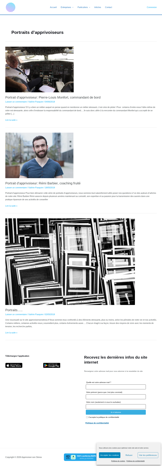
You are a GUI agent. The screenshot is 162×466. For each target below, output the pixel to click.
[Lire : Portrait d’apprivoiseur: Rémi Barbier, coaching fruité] (39, 155)
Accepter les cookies (109, 455)
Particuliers (83, 7)
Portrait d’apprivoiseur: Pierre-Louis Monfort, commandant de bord (52, 97)
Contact (108, 7)
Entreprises (66, 7)
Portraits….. (14, 310)
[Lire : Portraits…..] (70, 261)
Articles (97, 7)
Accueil (53, 7)
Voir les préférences (148, 455)
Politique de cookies (118, 461)
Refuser (129, 455)
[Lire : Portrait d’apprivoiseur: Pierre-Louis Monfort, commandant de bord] (39, 69)
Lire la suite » (11, 120)
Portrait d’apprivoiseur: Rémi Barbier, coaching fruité (42, 183)
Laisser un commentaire (16, 102)
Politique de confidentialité (135, 461)
